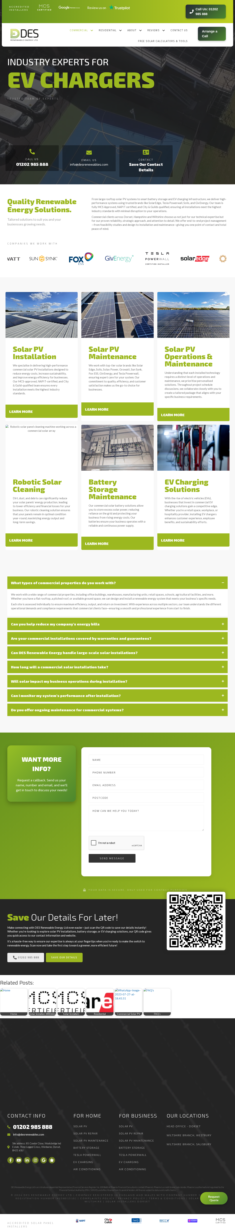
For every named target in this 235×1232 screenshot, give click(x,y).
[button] (42, 411)
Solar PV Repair (85, 1133)
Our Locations (188, 1115)
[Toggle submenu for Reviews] (163, 30)
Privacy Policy (131, 1198)
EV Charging (83, 1162)
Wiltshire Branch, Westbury (189, 1135)
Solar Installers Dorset (128, 1201)
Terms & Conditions (167, 1198)
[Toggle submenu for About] (140, 30)
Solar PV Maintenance (91, 1140)
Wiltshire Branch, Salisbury (189, 1144)
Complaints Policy (97, 1198)
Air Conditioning (87, 1169)
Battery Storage (86, 1147)
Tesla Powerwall (87, 1154)
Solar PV (80, 1126)
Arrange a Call (209, 34)
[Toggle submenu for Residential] (120, 30)
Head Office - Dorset (184, 1126)
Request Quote (214, 1198)
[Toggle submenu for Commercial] (92, 30)
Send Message (112, 858)
